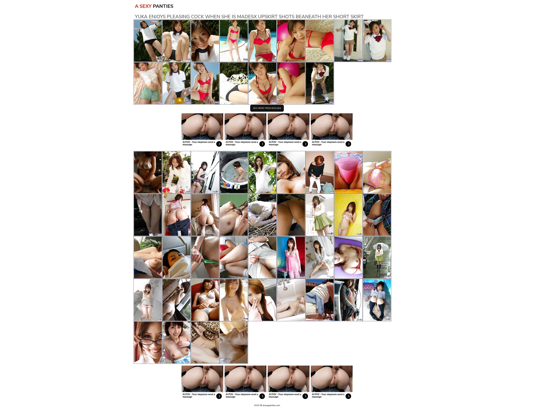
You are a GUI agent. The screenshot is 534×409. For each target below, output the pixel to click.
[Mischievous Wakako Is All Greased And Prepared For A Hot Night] (205, 257)
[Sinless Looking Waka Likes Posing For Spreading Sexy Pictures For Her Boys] (233, 172)
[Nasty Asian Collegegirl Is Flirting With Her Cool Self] (148, 300)
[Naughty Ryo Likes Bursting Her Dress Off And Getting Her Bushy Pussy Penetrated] (233, 342)
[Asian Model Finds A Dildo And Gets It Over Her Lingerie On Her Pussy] (176, 172)
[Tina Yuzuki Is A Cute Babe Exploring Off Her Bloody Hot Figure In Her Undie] (291, 172)
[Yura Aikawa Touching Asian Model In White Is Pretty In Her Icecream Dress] (262, 172)
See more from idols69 (267, 108)
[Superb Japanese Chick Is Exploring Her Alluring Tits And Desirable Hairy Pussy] (319, 257)
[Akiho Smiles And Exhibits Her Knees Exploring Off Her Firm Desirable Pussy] (377, 300)
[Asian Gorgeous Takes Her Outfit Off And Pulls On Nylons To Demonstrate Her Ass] (348, 172)
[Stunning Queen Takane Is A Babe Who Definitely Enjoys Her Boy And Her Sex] (205, 172)
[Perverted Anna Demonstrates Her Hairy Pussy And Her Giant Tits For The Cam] (377, 172)
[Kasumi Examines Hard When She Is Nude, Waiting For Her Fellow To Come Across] (319, 215)
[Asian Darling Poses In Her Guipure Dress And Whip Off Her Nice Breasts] (176, 300)
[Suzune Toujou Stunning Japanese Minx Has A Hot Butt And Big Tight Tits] (148, 172)
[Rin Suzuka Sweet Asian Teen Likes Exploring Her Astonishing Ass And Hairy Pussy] (205, 300)
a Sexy (154, 6)
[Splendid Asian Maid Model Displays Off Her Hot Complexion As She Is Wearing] (176, 257)
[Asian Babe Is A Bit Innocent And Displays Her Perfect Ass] (262, 257)
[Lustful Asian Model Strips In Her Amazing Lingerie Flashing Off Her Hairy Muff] (348, 257)
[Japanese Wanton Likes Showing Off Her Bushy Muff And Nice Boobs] (205, 215)
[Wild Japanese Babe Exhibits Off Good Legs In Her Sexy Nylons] (319, 300)
